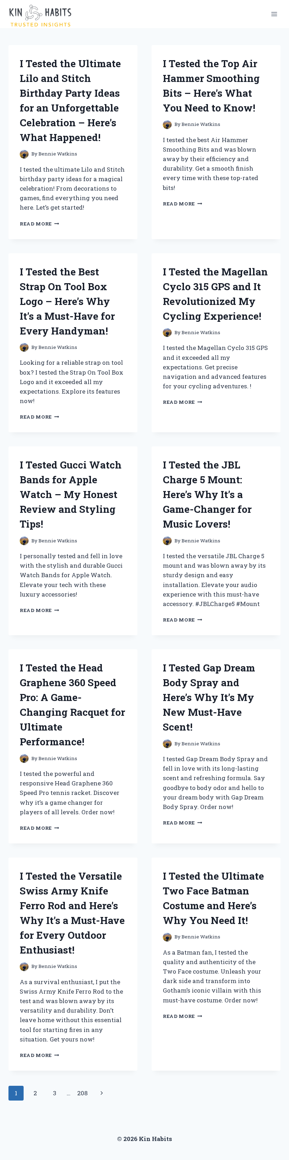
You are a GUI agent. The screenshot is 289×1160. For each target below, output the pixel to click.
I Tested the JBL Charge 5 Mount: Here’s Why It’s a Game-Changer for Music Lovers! (207, 494)
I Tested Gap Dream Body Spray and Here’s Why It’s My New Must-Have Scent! (209, 697)
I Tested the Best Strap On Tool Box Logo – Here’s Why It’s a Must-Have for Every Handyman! (67, 301)
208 (82, 1093)
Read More (39, 224)
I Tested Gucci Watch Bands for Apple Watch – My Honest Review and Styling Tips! (71, 494)
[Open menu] (274, 13)
